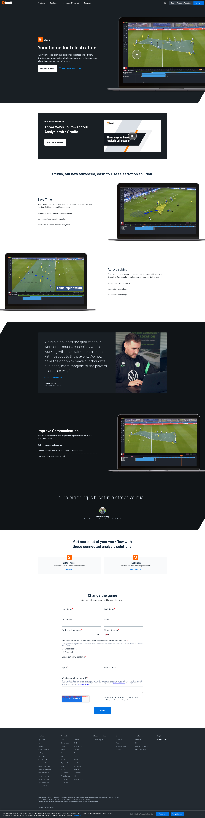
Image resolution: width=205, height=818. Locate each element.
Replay (76, 743)
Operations (41, 756)
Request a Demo (47, 68)
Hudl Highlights (98, 740)
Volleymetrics (78, 746)
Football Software (44, 773)
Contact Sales (162, 740)
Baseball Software (44, 766)
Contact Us (139, 736)
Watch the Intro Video (71, 68)
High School (41, 740)
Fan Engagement (43, 753)
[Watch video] (136, 54)
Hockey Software (43, 776)
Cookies (110, 797)
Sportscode (65, 743)
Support (138, 740)
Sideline (76, 740)
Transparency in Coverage (90, 801)
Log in (198, 3)
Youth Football (42, 759)
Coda (62, 756)
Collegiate (41, 746)
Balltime (76, 769)
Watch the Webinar (55, 142)
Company (87, 3)
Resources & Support (70, 3)
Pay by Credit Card (141, 746)
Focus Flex (64, 779)
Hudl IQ (63, 746)
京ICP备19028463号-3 (75, 801)
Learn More (68, 569)
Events (118, 753)
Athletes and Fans (99, 736)
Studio (63, 753)
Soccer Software (43, 779)
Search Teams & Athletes (181, 3)
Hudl (62, 740)
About (118, 736)
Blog (136, 743)
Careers (118, 749)
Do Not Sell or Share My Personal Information (93, 797)
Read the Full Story (51, 378)
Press (117, 743)
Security (117, 797)
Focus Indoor (65, 773)
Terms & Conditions (53, 797)
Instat (76, 763)
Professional (42, 763)
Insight (63, 749)
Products (53, 3)
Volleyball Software (44, 786)
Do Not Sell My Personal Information (142, 814)
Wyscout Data (65, 763)
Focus (63, 769)
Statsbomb (77, 766)
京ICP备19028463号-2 (61, 801)
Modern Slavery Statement (46, 801)
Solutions (41, 3)
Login (159, 736)
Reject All (162, 814)
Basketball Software (44, 769)
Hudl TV (76, 749)
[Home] (6, 3)
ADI (75, 776)
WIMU (75, 753)
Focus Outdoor (65, 776)
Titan (75, 756)
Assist (63, 766)
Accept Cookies (177, 814)
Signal (76, 759)
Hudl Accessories (140, 749)
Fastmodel (77, 773)
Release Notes (78, 779)
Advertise (119, 740)
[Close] (201, 814)
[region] (102, 814)
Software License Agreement (70, 797)
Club (39, 743)
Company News (121, 746)
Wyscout (64, 759)
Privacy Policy (42, 797)
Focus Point (65, 782)
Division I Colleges (43, 749)
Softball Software (43, 782)
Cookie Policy (77, 816)
